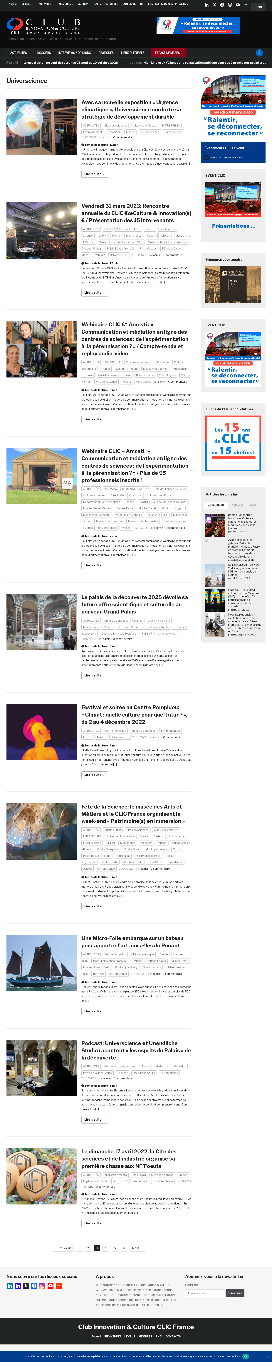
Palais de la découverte (97, 1072)
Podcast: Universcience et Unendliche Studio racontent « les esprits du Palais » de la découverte (136, 1050)
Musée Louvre (157, 960)
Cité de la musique (142, 954)
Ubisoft (87, 868)
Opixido (177, 849)
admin (106, 137)
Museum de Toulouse (109, 521)
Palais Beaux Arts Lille (120, 248)
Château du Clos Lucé (135, 489)
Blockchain (139, 1174)
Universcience (173, 132)
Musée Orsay (132, 849)
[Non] (267, 1356)
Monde (116, 235)
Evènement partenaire (121, 836)
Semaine (237, 505)
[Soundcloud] (245, 5)
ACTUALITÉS (18, 53)
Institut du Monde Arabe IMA (110, 960)
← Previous (63, 1248)
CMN (107, 229)
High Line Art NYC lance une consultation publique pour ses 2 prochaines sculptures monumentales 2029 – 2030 (187, 62)
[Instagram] (230, 5)
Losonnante (176, 836)
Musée (165, 235)
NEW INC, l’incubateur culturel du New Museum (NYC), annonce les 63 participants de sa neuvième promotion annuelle (243, 598)
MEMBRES (65, 4)
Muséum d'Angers (126, 368)
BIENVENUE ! (112, 1336)
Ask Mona (110, 489)
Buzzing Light (112, 829)
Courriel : (191, 1285)
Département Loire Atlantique (101, 501)
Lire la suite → (94, 174)
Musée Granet (147, 508)
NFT (125, 1181)
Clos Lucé (135, 495)
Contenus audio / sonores (120, 1066)
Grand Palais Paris (159, 620)
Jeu (115, 1181)
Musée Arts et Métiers (97, 508)
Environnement (92, 132)
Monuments (133, 235)
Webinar (127, 381)
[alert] (233, 157)
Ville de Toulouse (106, 381)
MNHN (102, 235)
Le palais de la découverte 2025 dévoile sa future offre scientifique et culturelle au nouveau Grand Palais (134, 604)
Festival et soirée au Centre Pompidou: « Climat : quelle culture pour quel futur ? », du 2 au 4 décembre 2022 (134, 714)
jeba (90, 1186)
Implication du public (95, 1181)
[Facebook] (222, 5)
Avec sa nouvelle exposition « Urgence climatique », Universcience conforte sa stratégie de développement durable (131, 109)
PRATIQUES (106, 53)
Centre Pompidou (115, 730)
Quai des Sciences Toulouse (118, 633)
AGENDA (83, 4)
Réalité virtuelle (132, 862)
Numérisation (141, 1181)
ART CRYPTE (112, 362)
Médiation (180, 1066)
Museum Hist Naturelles (143, 521)
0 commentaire (122, 137)
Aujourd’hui (216, 505)
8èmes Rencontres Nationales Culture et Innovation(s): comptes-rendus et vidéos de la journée (243, 521)
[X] (214, 5)
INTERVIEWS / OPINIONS (74, 53)
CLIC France (161, 362)
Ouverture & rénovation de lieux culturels (143, 627)
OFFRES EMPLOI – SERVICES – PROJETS (163, 4)
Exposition (114, 132)
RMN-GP (99, 255)
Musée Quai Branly (126, 967)
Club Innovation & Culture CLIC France (136, 1327)
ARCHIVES (112, 4)
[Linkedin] (18, 1286)
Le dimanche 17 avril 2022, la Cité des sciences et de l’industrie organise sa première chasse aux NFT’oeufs (129, 1158)
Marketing (161, 1066)
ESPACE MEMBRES (167, 53)
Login (258, 7)
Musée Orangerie (107, 849)
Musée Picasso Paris (96, 967)
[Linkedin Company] (206, 5)
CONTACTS (129, 4)
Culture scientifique (144, 125)
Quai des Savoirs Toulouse (114, 375)
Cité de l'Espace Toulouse (170, 489)
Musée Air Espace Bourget (170, 501)
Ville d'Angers (167, 375)
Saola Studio (155, 862)
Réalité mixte (109, 862)
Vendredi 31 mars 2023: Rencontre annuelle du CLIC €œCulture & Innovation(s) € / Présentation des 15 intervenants (136, 213)
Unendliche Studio (144, 1072)
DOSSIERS (44, 53)
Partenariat (123, 855)
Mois (253, 505)
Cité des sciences (115, 125)
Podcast (122, 1072)
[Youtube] (238, 5)
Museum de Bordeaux (96, 514)
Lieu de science (149, 132)
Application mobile (115, 1174)
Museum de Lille (157, 514)
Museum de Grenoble (129, 514)
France (130, 132)
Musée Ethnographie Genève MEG (121, 242)
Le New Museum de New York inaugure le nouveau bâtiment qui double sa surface (243, 569)
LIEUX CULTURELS (133, 53)
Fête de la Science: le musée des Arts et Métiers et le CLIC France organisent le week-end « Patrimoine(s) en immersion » (133, 814)
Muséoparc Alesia (156, 849)
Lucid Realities (92, 842)
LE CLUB (26, 4)
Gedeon (159, 836)
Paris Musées (148, 248)
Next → (137, 1248)
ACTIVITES (45, 4)
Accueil (13, 4)
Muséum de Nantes (155, 368)
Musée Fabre (125, 508)
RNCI (96, 4)
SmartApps (175, 862)
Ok (246, 1356)
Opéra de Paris (152, 967)
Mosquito (146, 842)
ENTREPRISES (171, 125)
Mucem (151, 235)
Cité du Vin (117, 495)
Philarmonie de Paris (147, 855)
